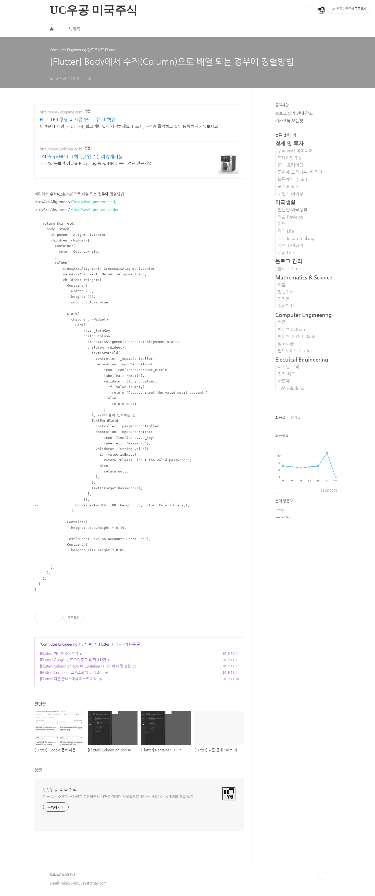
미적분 (284, 299)
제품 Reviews (290, 216)
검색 (309, 10)
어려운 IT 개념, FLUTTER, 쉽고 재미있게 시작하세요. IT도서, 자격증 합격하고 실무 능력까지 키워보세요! (130, 126)
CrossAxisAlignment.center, (95, 209)
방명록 (74, 29)
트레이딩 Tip (289, 158)
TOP (321, 876)
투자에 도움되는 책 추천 (300, 172)
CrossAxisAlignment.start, (93, 201)
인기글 (296, 417)
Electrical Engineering (301, 359)
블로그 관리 (288, 261)
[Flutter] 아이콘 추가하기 (59, 653)
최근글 (280, 417)
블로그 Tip (287, 268)
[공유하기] (49, 618)
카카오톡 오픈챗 (289, 120)
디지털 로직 (288, 366)
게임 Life (286, 231)
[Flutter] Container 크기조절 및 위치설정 (71, 672)
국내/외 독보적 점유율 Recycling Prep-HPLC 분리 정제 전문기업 (96, 163)
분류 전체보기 (285, 135)
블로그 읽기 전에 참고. (294, 113)
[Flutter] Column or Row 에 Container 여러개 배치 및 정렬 (85, 666)
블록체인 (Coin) (292, 179)
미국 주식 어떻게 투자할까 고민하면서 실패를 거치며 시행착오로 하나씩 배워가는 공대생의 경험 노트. (118, 797)
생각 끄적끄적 (290, 245)
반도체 (284, 381)
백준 (282, 322)
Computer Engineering (59, 644)
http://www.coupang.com (61, 112)
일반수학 (286, 291)
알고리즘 (286, 343)
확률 (282, 284)
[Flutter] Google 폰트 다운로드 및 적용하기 (73, 660)
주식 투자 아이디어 (295, 150)
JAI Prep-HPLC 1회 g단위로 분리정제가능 (81, 156)
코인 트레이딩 (290, 193)
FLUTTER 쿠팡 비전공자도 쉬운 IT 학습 (78, 119)
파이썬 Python (291, 329)
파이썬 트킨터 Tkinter (298, 336)
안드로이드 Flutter (95, 644)
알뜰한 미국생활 (292, 209)
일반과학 (286, 306)
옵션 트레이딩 (290, 165)
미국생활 (285, 202)
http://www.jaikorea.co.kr (61, 149)
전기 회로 (286, 374)
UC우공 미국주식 (60, 789)
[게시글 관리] (56, 618)
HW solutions (291, 388)
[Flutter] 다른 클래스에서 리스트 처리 (68, 679)
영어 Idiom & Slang (296, 238)
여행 (282, 224)
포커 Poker (288, 186)
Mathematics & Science (303, 277)
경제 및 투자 (289, 143)
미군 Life (286, 252)
